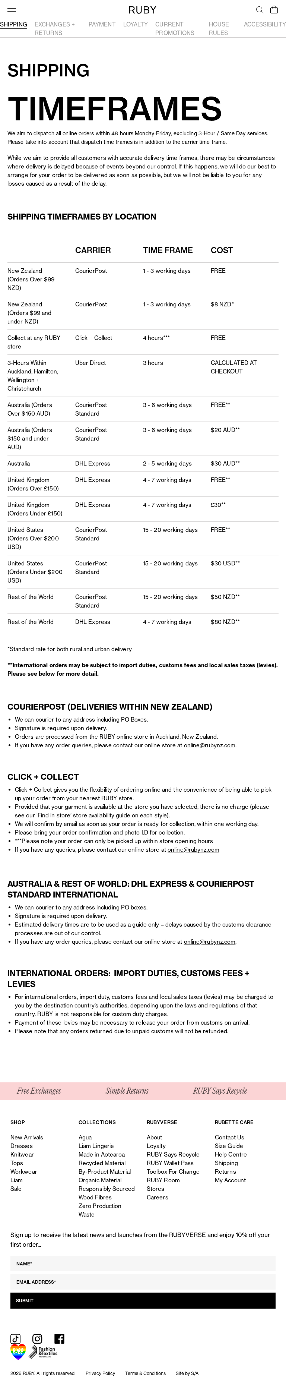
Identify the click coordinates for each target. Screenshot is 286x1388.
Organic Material (100, 1180)
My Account (230, 1180)
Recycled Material (102, 1163)
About (154, 1137)
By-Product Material (105, 1171)
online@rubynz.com (210, 745)
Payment (102, 24)
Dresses (21, 1145)
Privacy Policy (100, 1373)
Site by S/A (187, 1373)
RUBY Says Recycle (173, 1154)
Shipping (13, 24)
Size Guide (229, 1145)
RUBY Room (163, 1180)
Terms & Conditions (145, 1373)
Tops (16, 1163)
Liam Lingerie (96, 1145)
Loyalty (135, 24)
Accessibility (265, 24)
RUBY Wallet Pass (170, 1163)
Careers (157, 1197)
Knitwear (22, 1154)
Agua (85, 1137)
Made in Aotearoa (102, 1154)
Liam (16, 1180)
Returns (225, 1171)
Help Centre (231, 1154)
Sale (16, 1188)
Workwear (23, 1171)
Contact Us (229, 1137)
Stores (156, 1188)
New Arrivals (26, 1137)
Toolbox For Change (173, 1171)
